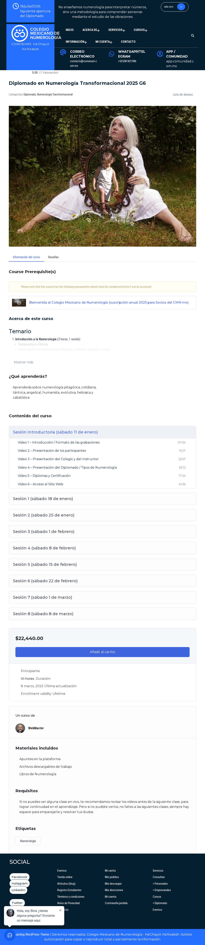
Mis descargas (113, 883)
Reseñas (53, 257)
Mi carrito (110, 870)
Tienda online (64, 877)
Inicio (70, 30)
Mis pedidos (112, 877)
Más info (169, 7)
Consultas (159, 877)
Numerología (28, 841)
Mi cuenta (102, 42)
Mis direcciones (114, 890)
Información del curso (26, 257)
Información (75, 42)
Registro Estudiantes (69, 890)
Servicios (115, 30)
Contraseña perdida (116, 903)
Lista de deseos (183, 94)
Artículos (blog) (66, 883)
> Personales (160, 883)
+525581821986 (127, 61)
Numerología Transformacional (55, 94)
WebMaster (36, 728)
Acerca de (89, 30)
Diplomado (30, 94)
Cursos (139, 30)
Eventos (62, 870)
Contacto (128, 42)
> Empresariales (162, 890)
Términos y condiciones (70, 896)
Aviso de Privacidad (68, 903)
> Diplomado (160, 903)
